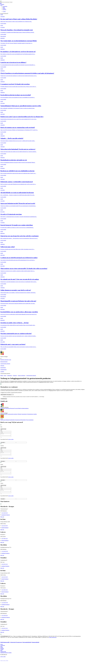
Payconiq (16, 408)
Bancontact (12, 408)
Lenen (10, 359)
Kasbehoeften (12, 419)
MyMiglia (2, 4)
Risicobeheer (23, 419)
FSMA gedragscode (52, 637)
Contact (4, 11)
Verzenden (2, 442)
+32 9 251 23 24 (4, 564)
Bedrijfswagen (3, 419)
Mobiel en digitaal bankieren (23, 408)
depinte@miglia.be (5, 527)
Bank (4, 7)
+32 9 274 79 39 (4, 525)
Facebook (6, 652)
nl (0, 5)
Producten (15, 375)
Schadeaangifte (3, 651)
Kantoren (4, 9)
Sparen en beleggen (21, 375)
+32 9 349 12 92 (4, 538)
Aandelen (2, 371)
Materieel (7, 419)
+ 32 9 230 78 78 (4, 551)
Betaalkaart (8, 408)
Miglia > (2, 375)
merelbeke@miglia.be (5, 553)
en (1, 5)
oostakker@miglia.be (5, 566)
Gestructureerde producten (5, 363)
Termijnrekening (3, 369)
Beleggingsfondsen (3, 361)
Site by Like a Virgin (4, 660)
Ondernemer (9, 375)
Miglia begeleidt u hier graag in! (6, 394)
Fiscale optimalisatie (29, 419)
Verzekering (5, 6)
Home (1, 644)
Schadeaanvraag (4, 398)
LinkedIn (9, 652)
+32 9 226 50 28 (4, 512)
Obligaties (2, 365)
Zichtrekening (3, 408)
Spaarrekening (3, 367)
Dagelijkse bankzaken (4, 359)
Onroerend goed (18, 419)
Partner (4, 8)
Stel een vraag (3, 447)
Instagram (2, 652)
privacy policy (3, 656)
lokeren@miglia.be (5, 540)
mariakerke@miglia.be (6, 514)
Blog (1, 650)
